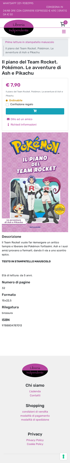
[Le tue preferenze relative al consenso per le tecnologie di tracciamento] (63, 456)
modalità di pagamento (35, 416)
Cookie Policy (35, 444)
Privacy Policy (35, 440)
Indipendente (12, 29)
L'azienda (35, 391)
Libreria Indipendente (35, 370)
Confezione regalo (21, 104)
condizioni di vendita (35, 412)
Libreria (8, 21)
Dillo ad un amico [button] (21, 119)
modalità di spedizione (35, 420)
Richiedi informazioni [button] (23, 124)
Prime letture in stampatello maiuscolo (29, 42)
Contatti (35, 395)
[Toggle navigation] (64, 31)
